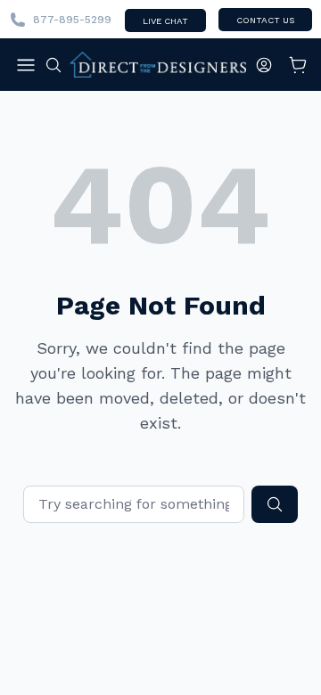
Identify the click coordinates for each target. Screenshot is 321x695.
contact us (265, 20)
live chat (165, 21)
